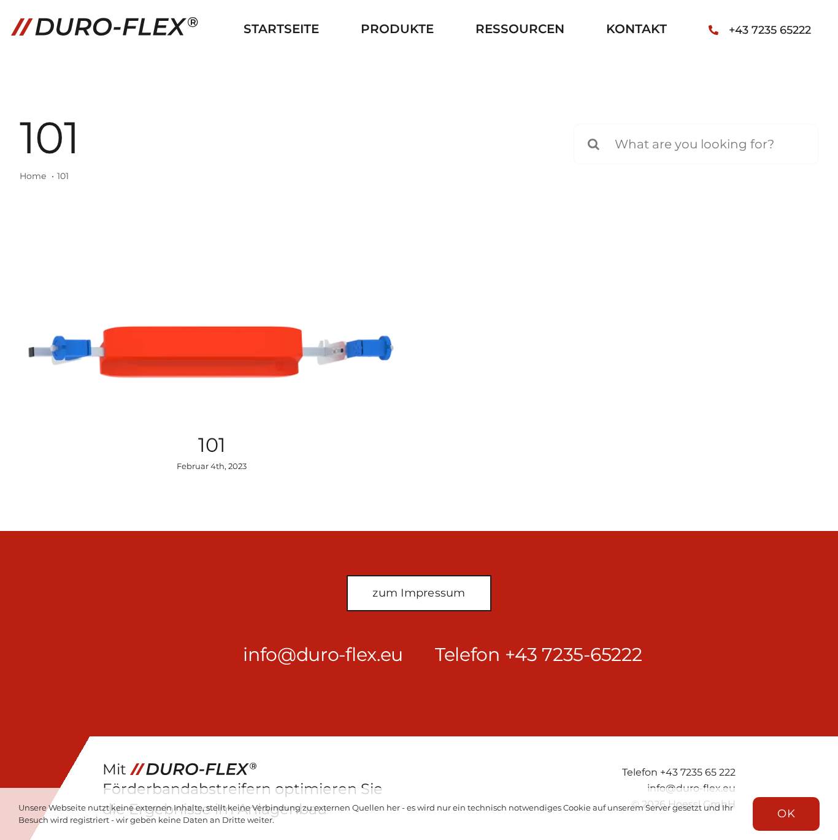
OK (786, 813)
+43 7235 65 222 (698, 772)
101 (212, 445)
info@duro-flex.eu (323, 654)
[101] (212, 352)
